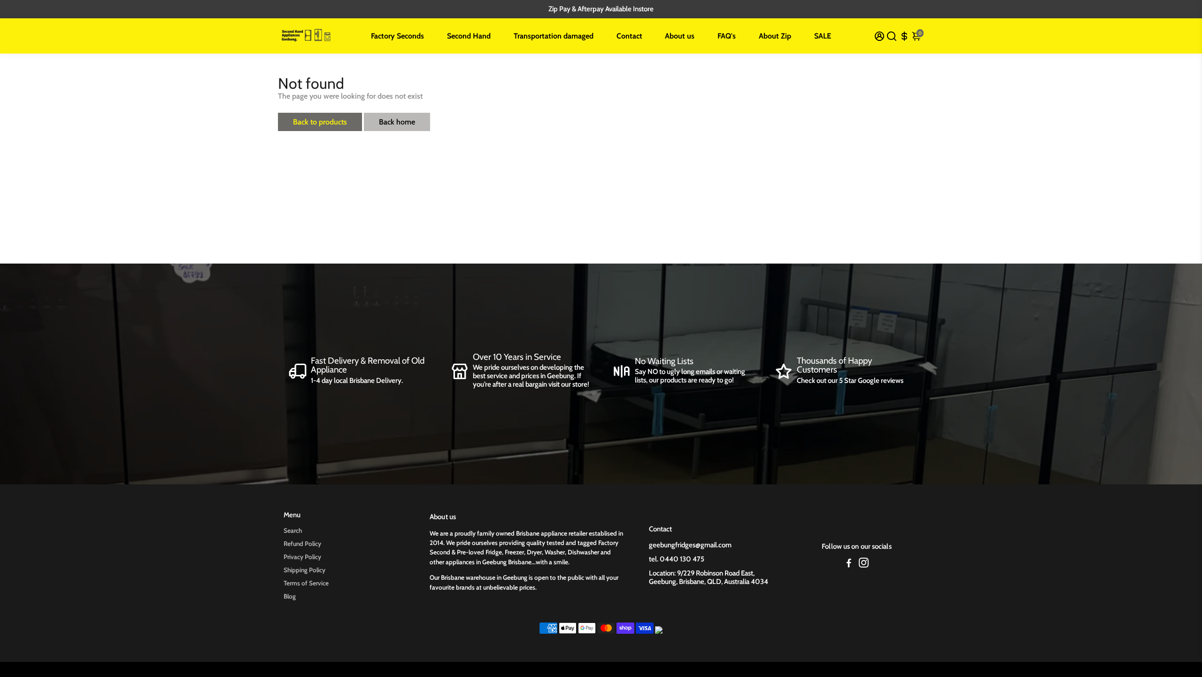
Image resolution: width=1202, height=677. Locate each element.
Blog (290, 596)
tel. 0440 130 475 (676, 559)
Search (293, 530)
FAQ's (726, 35)
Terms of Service (306, 583)
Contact (629, 35)
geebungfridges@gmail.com (690, 545)
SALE (822, 35)
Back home (397, 121)
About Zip (775, 35)
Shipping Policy (304, 570)
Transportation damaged (553, 35)
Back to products (320, 121)
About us (679, 35)
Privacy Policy (302, 556)
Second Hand (469, 35)
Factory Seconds (397, 35)
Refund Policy (302, 543)
